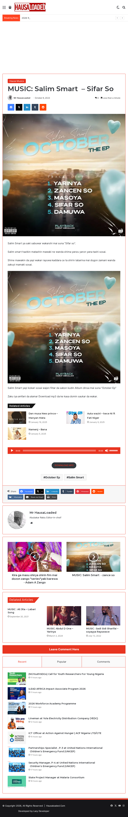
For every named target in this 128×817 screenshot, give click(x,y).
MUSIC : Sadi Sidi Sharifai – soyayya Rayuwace (102, 630)
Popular (61, 661)
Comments (103, 661)
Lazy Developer (41, 811)
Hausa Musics (17, 81)
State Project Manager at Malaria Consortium (56, 777)
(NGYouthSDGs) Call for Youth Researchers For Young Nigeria (66, 674)
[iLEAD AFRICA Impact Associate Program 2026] (17, 693)
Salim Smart (76, 477)
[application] (64, 450)
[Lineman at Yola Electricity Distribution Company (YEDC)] (17, 723)
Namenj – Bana (38, 429)
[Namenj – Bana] (17, 433)
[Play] (12, 450)
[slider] (114, 450)
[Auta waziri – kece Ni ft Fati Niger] (75, 417)
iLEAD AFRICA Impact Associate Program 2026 (57, 688)
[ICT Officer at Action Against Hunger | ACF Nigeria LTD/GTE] (17, 737)
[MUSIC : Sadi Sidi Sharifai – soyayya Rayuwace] (103, 615)
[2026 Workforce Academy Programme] (17, 708)
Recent (22, 661)
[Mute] (106, 450)
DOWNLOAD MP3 (64, 465)
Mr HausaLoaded (22, 98)
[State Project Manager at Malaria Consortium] (17, 782)
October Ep (52, 477)
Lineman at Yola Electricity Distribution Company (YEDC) (63, 718)
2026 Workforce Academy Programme (41, 18)
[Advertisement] (64, 46)
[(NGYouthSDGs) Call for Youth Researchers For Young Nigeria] (17, 678)
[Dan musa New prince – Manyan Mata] (17, 417)
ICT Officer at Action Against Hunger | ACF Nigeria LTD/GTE (64, 733)
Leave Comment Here (64, 649)
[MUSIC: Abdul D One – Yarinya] (64, 615)
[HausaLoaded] (30, 7)
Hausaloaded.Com (55, 805)
